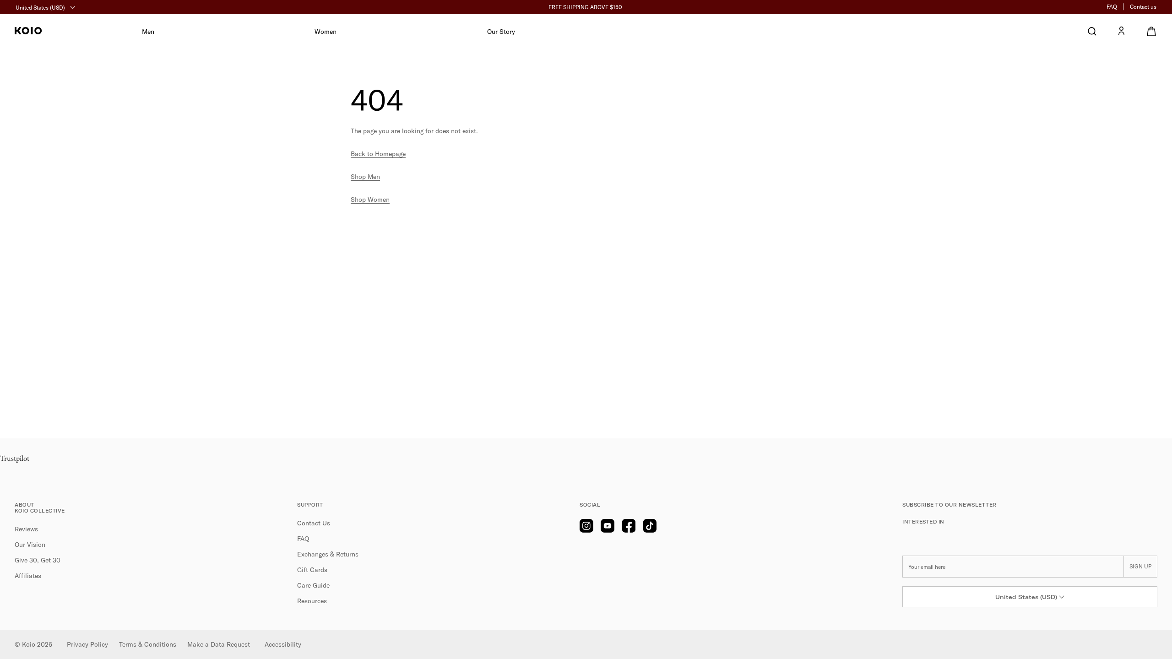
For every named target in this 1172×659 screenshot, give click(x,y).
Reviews (26, 529)
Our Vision (30, 544)
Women (325, 31)
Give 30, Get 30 (37, 560)
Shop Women (370, 199)
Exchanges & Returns (327, 554)
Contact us (1143, 6)
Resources (312, 601)
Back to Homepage (378, 154)
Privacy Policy (87, 644)
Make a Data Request (218, 644)
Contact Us (313, 523)
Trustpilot (14, 459)
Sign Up (1140, 566)
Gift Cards (312, 570)
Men (148, 31)
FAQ (1112, 6)
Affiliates (28, 576)
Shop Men (365, 177)
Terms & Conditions (147, 644)
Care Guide (313, 585)
